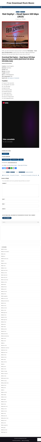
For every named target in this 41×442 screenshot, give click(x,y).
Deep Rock (4, 289)
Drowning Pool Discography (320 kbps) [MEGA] (29, 175)
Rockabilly (4, 394)
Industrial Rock (5, 333)
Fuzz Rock (4, 310)
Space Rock (5, 408)
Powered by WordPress (16, 440)
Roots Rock (5, 397)
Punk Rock (4, 385)
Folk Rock (4, 303)
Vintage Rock (5, 432)
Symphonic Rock (5, 418)
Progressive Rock (6, 378)
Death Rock (5, 286)
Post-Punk (4, 375)
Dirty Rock (4, 293)
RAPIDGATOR (5, 153)
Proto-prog (4, 380)
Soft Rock (4, 404)
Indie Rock (4, 331)
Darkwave (4, 284)
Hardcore (4, 324)
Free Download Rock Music (20, 3)
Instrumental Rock (6, 336)
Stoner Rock (5, 411)
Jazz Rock (4, 340)
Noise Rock (5, 357)
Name (3, 199)
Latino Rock (5, 345)
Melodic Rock (5, 350)
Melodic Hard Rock (6, 347)
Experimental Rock (6, 300)
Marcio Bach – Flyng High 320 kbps (19, 165)
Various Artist (5, 429)
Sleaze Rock (5, 401)
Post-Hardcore (5, 373)
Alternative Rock (5, 258)
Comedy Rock (5, 275)
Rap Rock (4, 387)
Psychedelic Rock (5, 382)
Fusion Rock (5, 307)
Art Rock (4, 265)
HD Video (4, 326)
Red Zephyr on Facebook (13, 78)
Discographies (5, 296)
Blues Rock (4, 268)
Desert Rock (5, 291)
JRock (3, 343)
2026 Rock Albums (6, 251)
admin (24, 19)
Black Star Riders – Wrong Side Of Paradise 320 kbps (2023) (11, 175)
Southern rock (5, 406)
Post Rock (4, 368)
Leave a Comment (29, 172)
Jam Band (4, 338)
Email (3, 203)
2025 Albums (5, 249)
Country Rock (5, 277)
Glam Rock (4, 314)
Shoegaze (4, 399)
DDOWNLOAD (14, 159)
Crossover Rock (5, 279)
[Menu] (1, 7)
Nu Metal (4, 359)
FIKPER (21, 159)
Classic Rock (5, 272)
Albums (18, 11)
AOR (3, 260)
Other (4, 364)
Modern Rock (5, 352)
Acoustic (4, 253)
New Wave (4, 354)
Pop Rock (4, 366)
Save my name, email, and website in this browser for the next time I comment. (18, 215)
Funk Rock (4, 305)
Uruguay (4, 427)
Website (3, 208)
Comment (4, 183)
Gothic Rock (5, 317)
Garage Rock (5, 312)
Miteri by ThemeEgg (25, 440)
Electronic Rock (5, 298)
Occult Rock (5, 361)
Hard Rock (23, 11)
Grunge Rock (5, 319)
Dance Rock (5, 282)
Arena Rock (5, 263)
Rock (3, 390)
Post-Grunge (5, 371)
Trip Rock (4, 422)
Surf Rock (4, 413)
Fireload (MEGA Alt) (6, 159)
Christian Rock (5, 270)
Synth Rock (4, 420)
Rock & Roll (5, 392)
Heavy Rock (5, 329)
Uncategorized (5, 425)
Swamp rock (5, 415)
